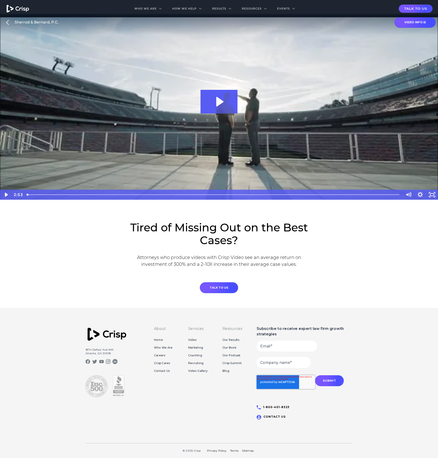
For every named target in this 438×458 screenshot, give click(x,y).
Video (192, 340)
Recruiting (195, 363)
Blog (225, 371)
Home (158, 340)
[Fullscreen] (432, 195)
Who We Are (145, 8)
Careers (159, 355)
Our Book (229, 347)
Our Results (231, 340)
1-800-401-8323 (276, 407)
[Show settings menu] (420, 195)
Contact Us (162, 371)
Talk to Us (415, 8)
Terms (234, 450)
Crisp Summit (232, 363)
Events (283, 8)
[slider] (213, 195)
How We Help (184, 8)
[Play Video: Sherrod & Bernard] (219, 102)
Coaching (195, 355)
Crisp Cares (162, 363)
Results (219, 8)
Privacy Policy (217, 450)
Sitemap (248, 450)
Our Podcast (231, 355)
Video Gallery (198, 371)
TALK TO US (219, 287)
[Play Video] (6, 195)
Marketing (195, 347)
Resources (252, 8)
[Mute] (408, 195)
